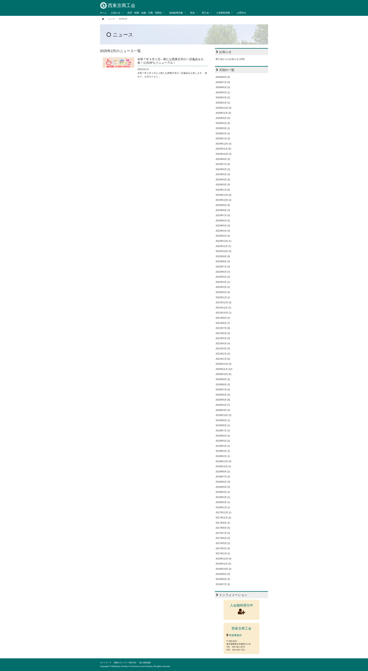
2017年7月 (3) (223, 533)
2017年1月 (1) (223, 553)
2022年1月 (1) (223, 297)
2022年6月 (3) (223, 272)
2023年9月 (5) (223, 205)
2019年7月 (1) (223, 430)
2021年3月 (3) (223, 348)
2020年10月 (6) (223, 374)
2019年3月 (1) (223, 451)
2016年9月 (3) (223, 574)
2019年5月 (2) (223, 441)
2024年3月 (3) (223, 184)
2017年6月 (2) (223, 538)
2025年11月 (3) (223, 113)
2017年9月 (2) (223, 523)
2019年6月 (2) (223, 436)
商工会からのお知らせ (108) (230, 59)
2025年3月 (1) (223, 128)
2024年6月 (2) (223, 169)
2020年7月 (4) (223, 389)
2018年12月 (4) (223, 461)
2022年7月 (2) (223, 266)
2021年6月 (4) (223, 333)
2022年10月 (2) (223, 251)
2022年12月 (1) (223, 241)
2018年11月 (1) (223, 466)
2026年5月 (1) (223, 92)
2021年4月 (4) (223, 343)
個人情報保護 (145, 663)
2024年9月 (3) (223, 159)
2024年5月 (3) (223, 174)
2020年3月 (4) (223, 410)
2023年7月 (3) (223, 215)
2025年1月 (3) (223, 138)
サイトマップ (105, 663)
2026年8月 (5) (223, 77)
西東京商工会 (121, 5)
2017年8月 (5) (223, 528)
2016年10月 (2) (223, 569)
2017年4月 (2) (223, 548)
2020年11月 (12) (224, 369)
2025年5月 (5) (223, 118)
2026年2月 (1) (223, 102)
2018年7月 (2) (223, 476)
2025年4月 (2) (223, 123)
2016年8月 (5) (223, 579)
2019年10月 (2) (223, 415)
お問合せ (241, 12)
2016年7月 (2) (223, 584)
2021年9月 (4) (223, 318)
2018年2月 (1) (223, 502)
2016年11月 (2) (223, 563)
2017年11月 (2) (223, 517)
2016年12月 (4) (223, 558)
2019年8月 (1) (223, 425)
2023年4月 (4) (223, 231)
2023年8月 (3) (223, 210)
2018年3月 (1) (223, 497)
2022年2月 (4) (223, 292)
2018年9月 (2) (223, 471)
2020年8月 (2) (223, 384)
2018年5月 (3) (223, 487)
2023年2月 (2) (223, 236)
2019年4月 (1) (223, 446)
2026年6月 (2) (223, 87)
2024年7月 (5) (223, 164)
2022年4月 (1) (223, 282)
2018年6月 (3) (223, 482)
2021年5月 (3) (223, 338)
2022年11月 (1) (223, 246)
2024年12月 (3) (223, 143)
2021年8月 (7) (223, 323)
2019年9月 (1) (223, 420)
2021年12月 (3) (223, 302)
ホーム (103, 12)
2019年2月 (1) (223, 456)
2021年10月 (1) (223, 312)
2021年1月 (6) (223, 359)
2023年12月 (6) (223, 195)
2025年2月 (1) (223, 133)
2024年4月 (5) (223, 179)
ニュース (123, 34)
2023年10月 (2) (223, 200)
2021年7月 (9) (223, 328)
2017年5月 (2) (223, 543)
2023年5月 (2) (223, 225)
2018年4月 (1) (223, 492)
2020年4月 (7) (223, 405)
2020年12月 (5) (223, 364)
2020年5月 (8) (223, 400)
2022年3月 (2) (223, 287)
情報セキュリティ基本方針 (125, 663)
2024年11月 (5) (223, 149)
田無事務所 (235, 635)
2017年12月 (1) (223, 512)
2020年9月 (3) (223, 379)
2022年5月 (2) (223, 277)
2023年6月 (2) (223, 220)
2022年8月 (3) (223, 261)
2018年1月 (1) (223, 507)
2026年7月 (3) (223, 82)
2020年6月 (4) (223, 395)
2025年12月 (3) (223, 108)
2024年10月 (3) (223, 154)
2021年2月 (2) (223, 353)
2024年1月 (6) (223, 190)
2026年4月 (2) (223, 97)
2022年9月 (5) (223, 256)
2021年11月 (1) (223, 307)
